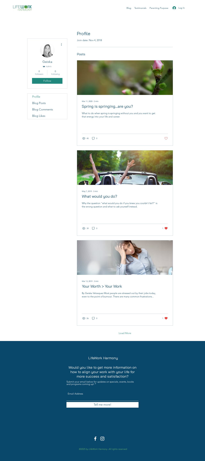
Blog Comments (42, 109)
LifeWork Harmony (103, 358)
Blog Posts (39, 103)
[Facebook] (95, 438)
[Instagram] (102, 438)
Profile (36, 96)
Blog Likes (38, 116)
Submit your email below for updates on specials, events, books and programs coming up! (100, 382)
